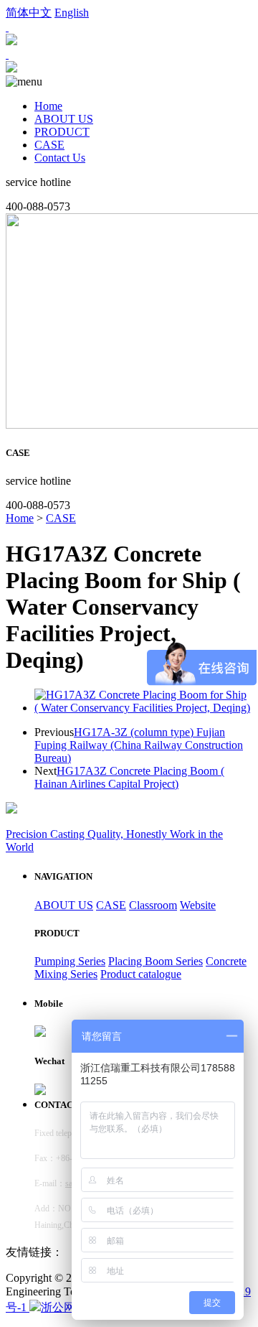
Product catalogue (140, 974)
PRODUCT (62, 132)
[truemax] (11, 68)
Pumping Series (69, 961)
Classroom (153, 905)
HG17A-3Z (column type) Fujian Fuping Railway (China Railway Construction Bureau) (138, 745)
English (71, 12)
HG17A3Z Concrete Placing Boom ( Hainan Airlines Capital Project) (129, 777)
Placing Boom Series (155, 961)
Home (48, 106)
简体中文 (29, 12)
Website (198, 905)
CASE (49, 145)
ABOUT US (63, 119)
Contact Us (59, 158)
